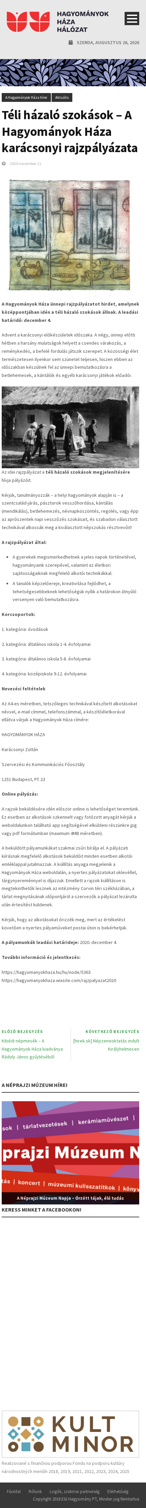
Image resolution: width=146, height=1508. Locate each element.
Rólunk (35, 1491)
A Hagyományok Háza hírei (26, 97)
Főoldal (14, 1491)
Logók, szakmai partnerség (74, 1491)
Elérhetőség (117, 1491)
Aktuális (62, 97)
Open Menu (132, 18)
